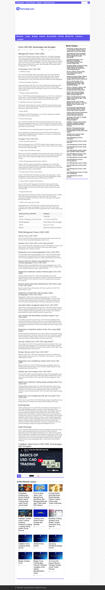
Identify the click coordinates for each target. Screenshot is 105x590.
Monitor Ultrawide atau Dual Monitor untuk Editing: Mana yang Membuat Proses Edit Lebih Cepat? (77, 130)
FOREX (45, 49)
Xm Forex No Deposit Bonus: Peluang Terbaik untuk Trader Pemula (55, 565)
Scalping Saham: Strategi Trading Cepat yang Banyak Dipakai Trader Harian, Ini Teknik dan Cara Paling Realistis (77, 67)
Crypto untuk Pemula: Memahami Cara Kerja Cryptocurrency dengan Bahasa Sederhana (77, 114)
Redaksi (39, 2)
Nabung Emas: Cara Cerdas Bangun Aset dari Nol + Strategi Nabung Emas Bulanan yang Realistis (76, 103)
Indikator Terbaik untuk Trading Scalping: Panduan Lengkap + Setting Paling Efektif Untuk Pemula (25, 524)
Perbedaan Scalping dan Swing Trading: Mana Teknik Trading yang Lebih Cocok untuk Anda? (24, 499)
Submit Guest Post (49, 2)
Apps (28, 36)
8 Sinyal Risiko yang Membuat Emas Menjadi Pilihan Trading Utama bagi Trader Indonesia (55, 498)
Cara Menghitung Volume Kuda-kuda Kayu (76, 147)
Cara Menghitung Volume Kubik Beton (76, 165)
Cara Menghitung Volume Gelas (76, 144)
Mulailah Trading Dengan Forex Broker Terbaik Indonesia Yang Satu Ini (55, 522)
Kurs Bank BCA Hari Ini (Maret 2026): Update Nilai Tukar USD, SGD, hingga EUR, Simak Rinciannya (76, 55)
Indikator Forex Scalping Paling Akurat (24, 546)
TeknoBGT (20, 588)
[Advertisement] (52, 23)
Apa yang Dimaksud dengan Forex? (55, 546)
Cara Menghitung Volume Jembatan (74, 138)
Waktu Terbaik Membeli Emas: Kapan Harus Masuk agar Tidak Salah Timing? (76, 98)
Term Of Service (31, 2)
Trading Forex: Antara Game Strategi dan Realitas (39, 521)
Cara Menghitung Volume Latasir (77, 157)
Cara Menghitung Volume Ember (77, 163)
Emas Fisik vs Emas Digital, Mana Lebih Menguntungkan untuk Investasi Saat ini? (75, 93)
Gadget (35, 36)
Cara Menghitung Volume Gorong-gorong (74, 160)
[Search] (89, 3)
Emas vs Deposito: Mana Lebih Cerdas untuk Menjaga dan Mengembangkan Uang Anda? (76, 88)
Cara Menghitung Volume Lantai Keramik (77, 141)
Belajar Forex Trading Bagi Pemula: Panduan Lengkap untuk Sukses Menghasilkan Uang (40, 567)
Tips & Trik (70, 36)
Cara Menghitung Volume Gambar (74, 176)
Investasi (20, 39)
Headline (20, 36)
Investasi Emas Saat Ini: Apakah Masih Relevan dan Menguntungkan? (76, 118)
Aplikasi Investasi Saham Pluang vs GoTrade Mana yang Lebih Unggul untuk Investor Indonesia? (77, 78)
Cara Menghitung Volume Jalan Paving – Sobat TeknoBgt (76, 154)
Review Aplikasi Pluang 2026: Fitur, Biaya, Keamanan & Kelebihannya (76, 73)
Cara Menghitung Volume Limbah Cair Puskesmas (77, 172)
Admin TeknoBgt (24, 49)
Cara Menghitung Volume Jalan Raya (76, 169)
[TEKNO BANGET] (25, 8)
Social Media (52, 36)
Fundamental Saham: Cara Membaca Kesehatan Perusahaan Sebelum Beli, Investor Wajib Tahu (75, 61)
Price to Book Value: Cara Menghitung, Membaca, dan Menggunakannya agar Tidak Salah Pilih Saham (40, 499)
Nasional (79, 36)
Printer (61, 36)
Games (43, 36)
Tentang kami (20, 2)
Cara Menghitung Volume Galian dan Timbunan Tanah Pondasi (77, 150)
